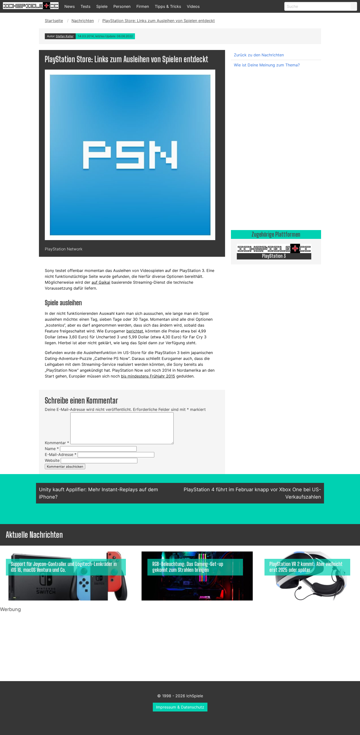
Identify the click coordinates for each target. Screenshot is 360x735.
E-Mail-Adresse (60, 454)
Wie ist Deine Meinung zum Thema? (267, 64)
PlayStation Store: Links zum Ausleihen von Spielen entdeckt (158, 20)
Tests (85, 6)
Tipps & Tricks (168, 6)
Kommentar (57, 442)
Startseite (54, 20)
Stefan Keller (64, 36)
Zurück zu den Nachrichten (259, 54)
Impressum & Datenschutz (180, 707)
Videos (193, 6)
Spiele (102, 6)
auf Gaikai (101, 282)
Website (52, 460)
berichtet (134, 331)
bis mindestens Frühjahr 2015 (148, 376)
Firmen (142, 6)
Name (52, 448)
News (69, 6)
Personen (122, 6)
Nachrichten (83, 20)
